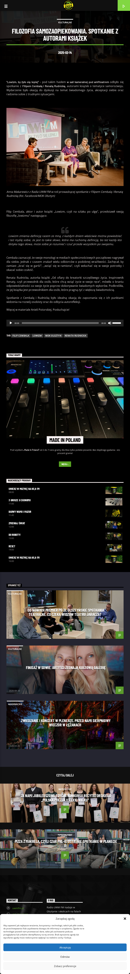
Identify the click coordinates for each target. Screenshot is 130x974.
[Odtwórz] (11, 323)
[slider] (117, 323)
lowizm (37, 335)
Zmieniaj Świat (17, 523)
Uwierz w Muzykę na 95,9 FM (24, 489)
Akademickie (15, 704)
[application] (64, 323)
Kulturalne (65, 22)
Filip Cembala (21, 335)
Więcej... (65, 464)
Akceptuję (65, 947)
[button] (125, 918)
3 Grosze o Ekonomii (19, 500)
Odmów (65, 956)
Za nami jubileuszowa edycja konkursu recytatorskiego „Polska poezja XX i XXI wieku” (66, 797)
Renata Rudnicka (75, 335)
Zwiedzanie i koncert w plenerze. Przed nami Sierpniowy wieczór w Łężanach (66, 722)
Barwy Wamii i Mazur (20, 511)
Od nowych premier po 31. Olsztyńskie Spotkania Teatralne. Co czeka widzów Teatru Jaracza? (65, 612)
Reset (12, 546)
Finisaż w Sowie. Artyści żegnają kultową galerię (66, 667)
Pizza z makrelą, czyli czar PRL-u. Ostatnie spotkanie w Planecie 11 (66, 843)
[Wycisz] (109, 323)
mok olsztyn (53, 335)
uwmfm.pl (18, 908)
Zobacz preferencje (65, 966)
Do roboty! (14, 534)
